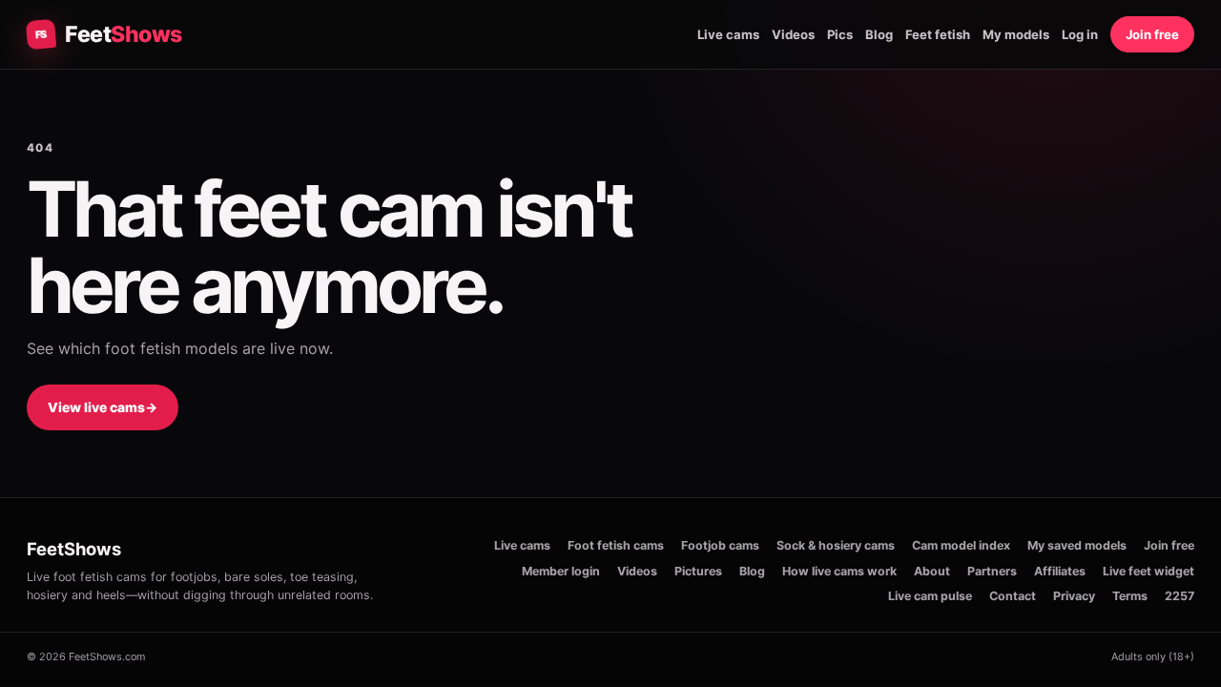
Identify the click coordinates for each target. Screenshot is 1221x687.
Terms (1130, 596)
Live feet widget (1148, 571)
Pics (840, 34)
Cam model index (961, 545)
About (932, 571)
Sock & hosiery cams (835, 545)
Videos (793, 34)
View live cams (102, 407)
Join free (1152, 34)
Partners (992, 571)
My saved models (1077, 545)
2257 (1179, 596)
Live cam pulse (930, 596)
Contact (1012, 596)
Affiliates (1060, 571)
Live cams (728, 34)
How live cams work (839, 571)
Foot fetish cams (616, 545)
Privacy (1074, 596)
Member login (561, 571)
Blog (879, 34)
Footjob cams (720, 545)
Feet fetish (937, 34)
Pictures (698, 571)
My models (1016, 34)
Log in (1080, 34)
